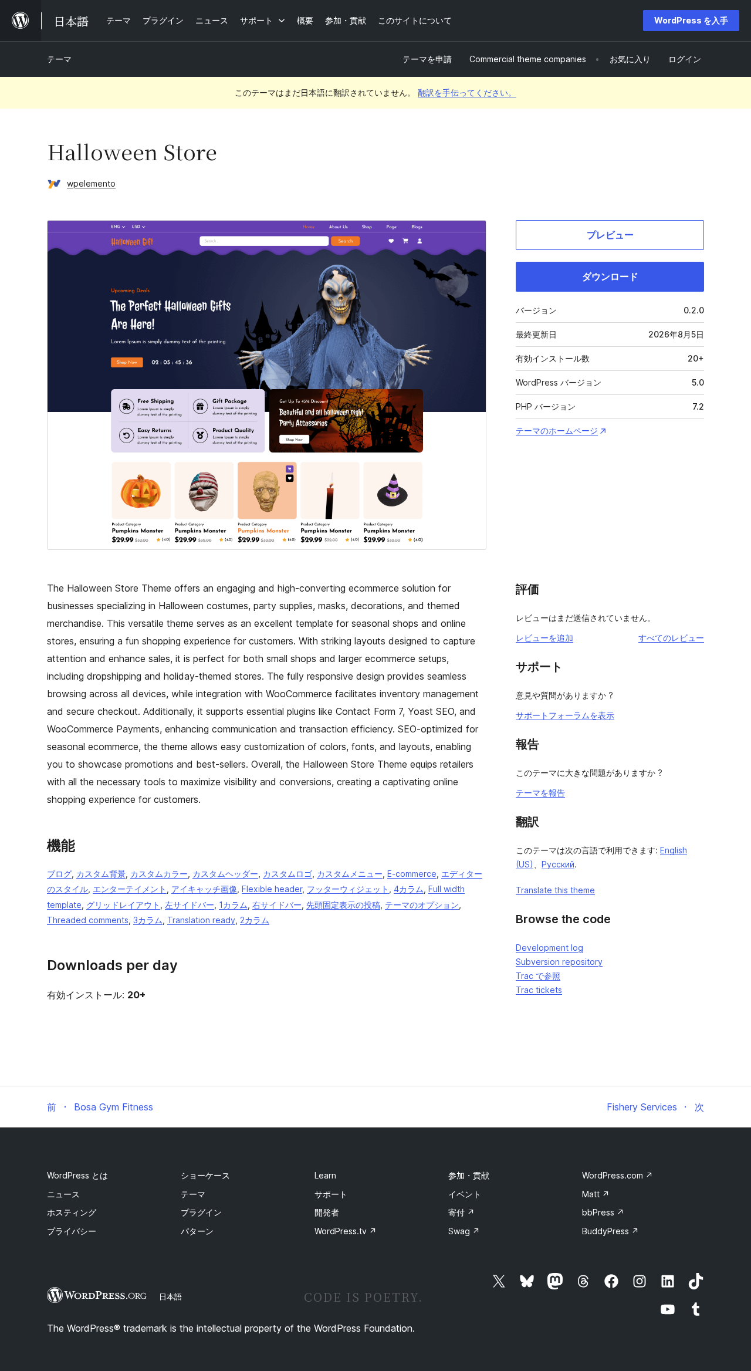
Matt (596, 1194)
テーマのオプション (422, 905)
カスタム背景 (101, 874)
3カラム (148, 920)
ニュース (63, 1194)
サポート (330, 1194)
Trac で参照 (538, 976)
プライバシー (71, 1231)
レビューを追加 (544, 638)
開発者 (326, 1212)
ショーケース (205, 1175)
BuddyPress (610, 1231)
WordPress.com (617, 1175)
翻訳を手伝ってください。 (467, 92)
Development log (549, 948)
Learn (325, 1175)
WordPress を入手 (691, 20)
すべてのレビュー (671, 638)
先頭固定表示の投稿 (343, 905)
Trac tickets (539, 990)
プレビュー (610, 235)
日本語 (170, 1296)
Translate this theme (555, 890)
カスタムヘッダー (225, 874)
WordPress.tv (345, 1231)
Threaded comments (87, 920)
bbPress (603, 1212)
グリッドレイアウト (123, 905)
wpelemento (91, 183)
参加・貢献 (468, 1175)
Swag (464, 1231)
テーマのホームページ (557, 430)
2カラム (254, 920)
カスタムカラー (159, 874)
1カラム (233, 905)
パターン (197, 1231)
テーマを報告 (540, 793)
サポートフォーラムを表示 (565, 715)
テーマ (59, 59)
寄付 (461, 1212)
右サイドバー (277, 905)
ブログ (59, 874)
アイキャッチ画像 (204, 889)
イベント (464, 1194)
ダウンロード (610, 276)
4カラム (409, 889)
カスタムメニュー (350, 874)
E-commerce (412, 874)
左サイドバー (189, 905)
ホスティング (71, 1212)
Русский (558, 864)
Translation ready (201, 920)
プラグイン (201, 1212)
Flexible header (272, 889)
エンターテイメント (130, 889)
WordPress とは (77, 1175)
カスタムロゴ (287, 874)
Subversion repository (559, 962)
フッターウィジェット (348, 889)
